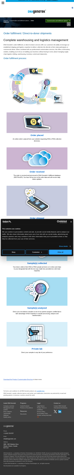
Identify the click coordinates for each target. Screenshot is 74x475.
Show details (63, 246)
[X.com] (55, 412)
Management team (8, 408)
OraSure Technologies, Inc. (28, 453)
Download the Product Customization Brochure (18, 379)
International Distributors (60, 408)
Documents (23, 414)
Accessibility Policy (42, 413)
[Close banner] (71, 221)
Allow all (60, 252)
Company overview (8, 406)
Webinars (6, 415)
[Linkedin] (59, 412)
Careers (5, 409)
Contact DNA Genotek (60, 406)
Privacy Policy (41, 411)
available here (40, 391)
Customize (36, 252)
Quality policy (7, 417)
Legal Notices (41, 406)
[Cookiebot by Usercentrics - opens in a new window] (58, 221)
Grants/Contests (24, 406)
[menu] (3, 3)
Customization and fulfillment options (19, 20)
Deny (13, 252)
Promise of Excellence (26, 408)
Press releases (7, 411)
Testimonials (7, 413)
